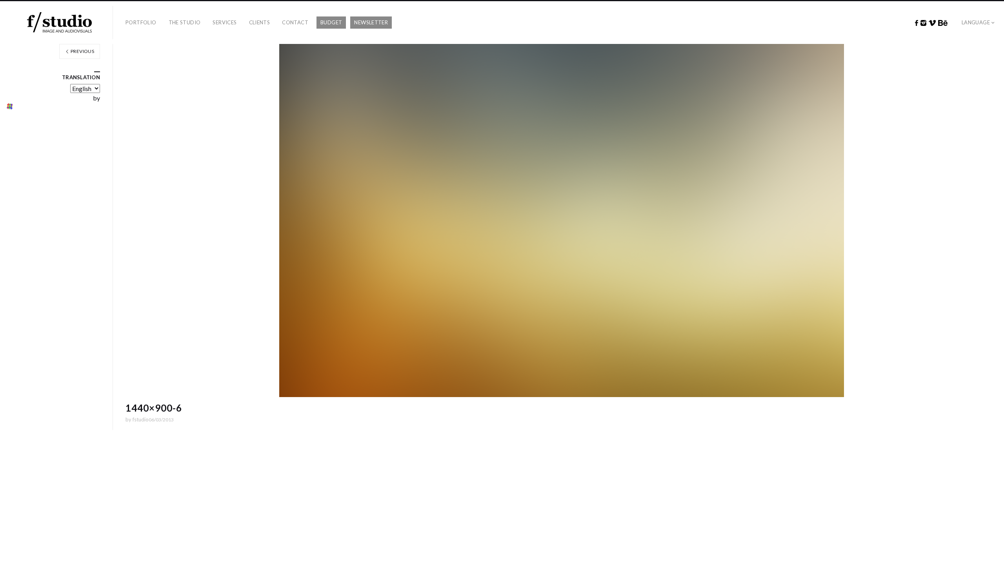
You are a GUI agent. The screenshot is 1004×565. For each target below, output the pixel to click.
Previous (82, 51)
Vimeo (932, 23)
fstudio (141, 419)
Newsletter (371, 22)
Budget (331, 22)
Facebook (916, 23)
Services (224, 22)
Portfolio (141, 22)
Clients (259, 22)
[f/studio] (59, 22)
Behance (943, 23)
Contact (295, 22)
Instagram (923, 23)
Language (976, 22)
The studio (185, 22)
